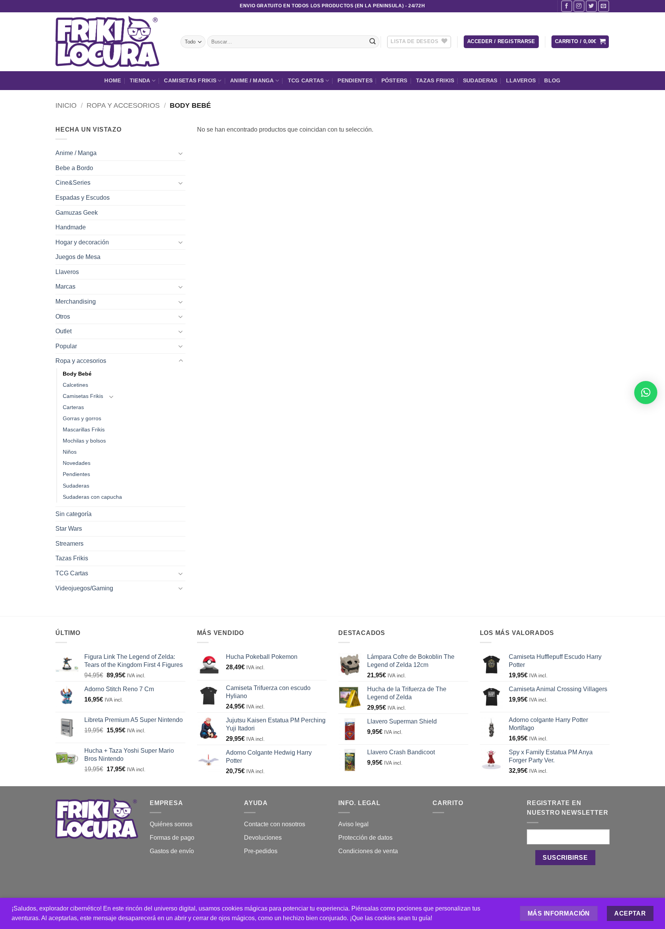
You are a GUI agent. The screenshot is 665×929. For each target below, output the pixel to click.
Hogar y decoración (82, 242)
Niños (70, 452)
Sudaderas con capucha (92, 497)
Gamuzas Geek (76, 212)
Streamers (69, 543)
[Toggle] (180, 153)
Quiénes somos (171, 824)
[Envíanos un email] (603, 6)
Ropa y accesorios (123, 105)
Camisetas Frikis (190, 80)
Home (112, 80)
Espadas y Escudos (82, 197)
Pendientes (355, 80)
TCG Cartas (306, 80)
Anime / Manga (252, 80)
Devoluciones (263, 837)
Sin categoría (73, 514)
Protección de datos (365, 837)
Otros (62, 316)
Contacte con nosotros (274, 824)
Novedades (76, 463)
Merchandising (75, 301)
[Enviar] (372, 41)
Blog (552, 80)
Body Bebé (77, 374)
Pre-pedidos (260, 851)
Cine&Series (72, 182)
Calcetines (75, 385)
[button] (501, 41)
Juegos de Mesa (77, 257)
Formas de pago (172, 837)
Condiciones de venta (368, 851)
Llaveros (521, 80)
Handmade (70, 227)
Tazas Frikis (435, 80)
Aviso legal (353, 824)
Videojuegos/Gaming (84, 588)
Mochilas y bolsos (84, 441)
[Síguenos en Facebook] (566, 6)
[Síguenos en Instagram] (579, 6)
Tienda (140, 80)
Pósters (394, 80)
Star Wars (68, 528)
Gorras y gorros (82, 418)
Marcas (65, 286)
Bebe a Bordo (74, 168)
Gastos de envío (172, 851)
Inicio (66, 105)
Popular (66, 346)
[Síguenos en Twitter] (591, 6)
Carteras (73, 407)
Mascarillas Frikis (84, 429)
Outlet (63, 331)
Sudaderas (480, 80)
